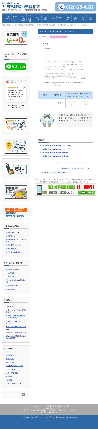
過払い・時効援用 (23, 18)
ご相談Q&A (83, 18)
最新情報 (9, 376)
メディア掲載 (10, 369)
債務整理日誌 (10, 289)
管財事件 (11, 276)
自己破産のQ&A (11, 248)
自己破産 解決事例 (12, 269)
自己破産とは (10, 236)
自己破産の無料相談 (13, 252)
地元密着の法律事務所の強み (16, 332)
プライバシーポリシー (13, 383)
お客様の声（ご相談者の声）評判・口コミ (55, 172)
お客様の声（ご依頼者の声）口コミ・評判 (56, 145)
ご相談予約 (90, 18)
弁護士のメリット (15, 18)
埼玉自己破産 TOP (12, 232)
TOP (17, 25)
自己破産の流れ (8, 18)
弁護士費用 (45, 18)
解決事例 (60, 18)
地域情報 (9, 380)
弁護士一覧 (38, 18)
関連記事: (48, 48)
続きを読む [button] (11, 99)
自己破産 (11, 273)
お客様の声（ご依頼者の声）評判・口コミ (56, 152)
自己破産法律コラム (13, 286)
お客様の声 (68, 18)
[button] (25, 81)
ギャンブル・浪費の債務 (30, 18)
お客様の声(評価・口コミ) (58, 37)
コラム (53, 18)
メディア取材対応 (12, 373)
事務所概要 (75, 18)
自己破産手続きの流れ (13, 245)
